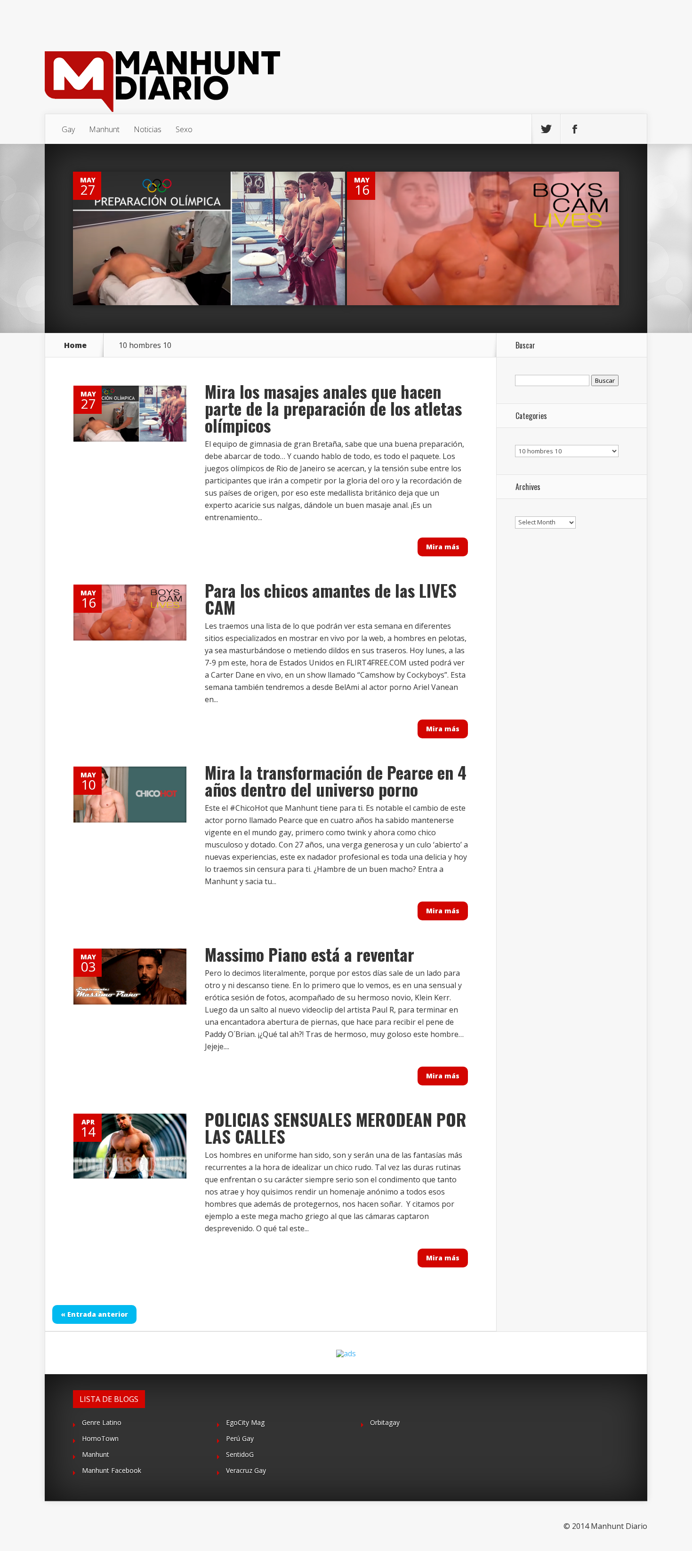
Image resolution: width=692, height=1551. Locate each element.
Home (75, 345)
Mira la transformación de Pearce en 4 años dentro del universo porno (336, 780)
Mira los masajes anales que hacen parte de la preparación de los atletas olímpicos (333, 408)
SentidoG (240, 1454)
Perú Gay (240, 1438)
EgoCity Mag (245, 1422)
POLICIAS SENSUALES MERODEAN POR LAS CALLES (336, 1127)
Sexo (184, 129)
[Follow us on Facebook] (575, 129)
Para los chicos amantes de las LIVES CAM (331, 598)
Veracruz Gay (246, 1470)
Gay (68, 129)
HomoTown (100, 1438)
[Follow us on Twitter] (546, 129)
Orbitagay (385, 1422)
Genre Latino (101, 1422)
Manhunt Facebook (111, 1470)
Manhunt (104, 129)
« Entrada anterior (94, 1314)
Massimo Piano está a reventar (309, 954)
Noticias (147, 129)
